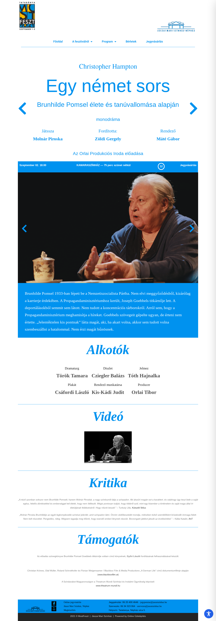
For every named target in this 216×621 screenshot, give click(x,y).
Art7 (191, 519)
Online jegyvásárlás (72, 602)
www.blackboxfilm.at (108, 574)
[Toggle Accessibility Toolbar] (209, 614)
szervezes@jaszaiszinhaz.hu (149, 606)
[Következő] (153, 109)
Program (107, 41)
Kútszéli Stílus (139, 507)
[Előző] (63, 109)
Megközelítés (69, 610)
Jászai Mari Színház (102, 616)
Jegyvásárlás (154, 41)
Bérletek (131, 41)
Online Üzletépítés (136, 616)
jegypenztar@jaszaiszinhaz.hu (153, 602)
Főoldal (58, 41)
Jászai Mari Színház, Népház (76, 606)
